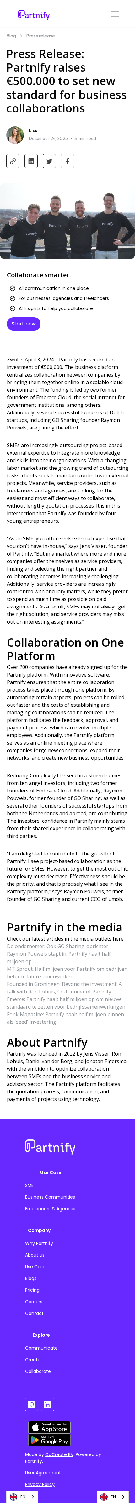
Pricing (32, 1290)
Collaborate (38, 1371)
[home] (32, 13)
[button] (113, 13)
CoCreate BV (59, 1454)
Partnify (33, 1461)
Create (32, 1359)
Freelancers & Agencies (51, 1209)
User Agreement (43, 1473)
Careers (33, 1302)
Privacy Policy (40, 1484)
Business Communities (50, 1197)
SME (29, 1185)
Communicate (41, 1348)
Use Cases (36, 1267)
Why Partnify (39, 1243)
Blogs (30, 1278)
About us (35, 1255)
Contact (34, 1313)
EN (22, 1497)
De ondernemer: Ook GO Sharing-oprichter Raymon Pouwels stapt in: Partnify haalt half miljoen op (59, 954)
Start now (24, 323)
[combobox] (22, 1497)
